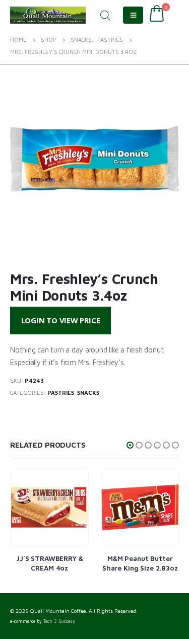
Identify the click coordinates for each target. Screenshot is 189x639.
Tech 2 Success (59, 621)
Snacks (88, 392)
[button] (130, 445)
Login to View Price (60, 320)
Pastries (60, 392)
